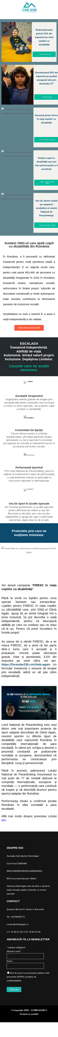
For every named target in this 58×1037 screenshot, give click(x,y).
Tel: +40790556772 (16, 917)
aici (3, 820)
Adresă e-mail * (14, 951)
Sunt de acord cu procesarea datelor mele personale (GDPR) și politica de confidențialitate (28, 977)
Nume (9, 961)
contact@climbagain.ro (17, 924)
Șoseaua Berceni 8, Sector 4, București (25, 909)
